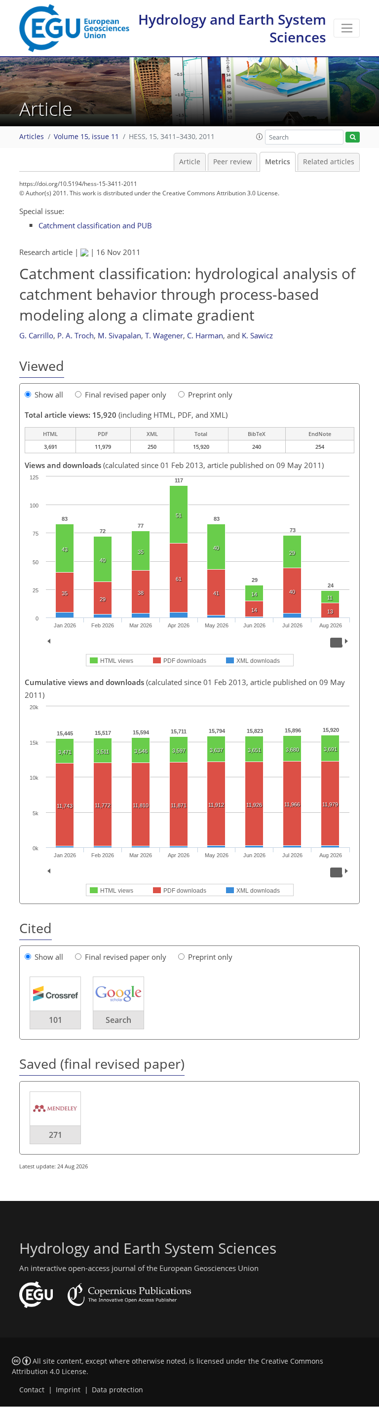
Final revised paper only (125, 394)
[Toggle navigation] (347, 28)
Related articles (328, 161)
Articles (31, 136)
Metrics (277, 161)
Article (189, 161)
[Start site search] (352, 137)
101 (55, 1020)
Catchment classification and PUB (95, 225)
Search (118, 1020)
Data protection (117, 1389)
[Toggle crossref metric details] (55, 993)
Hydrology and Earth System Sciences (232, 28)
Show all (49, 394)
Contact (31, 1389)
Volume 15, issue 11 (86, 136)
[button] (259, 136)
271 (55, 1134)
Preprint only (210, 394)
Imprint (68, 1389)
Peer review (232, 161)
